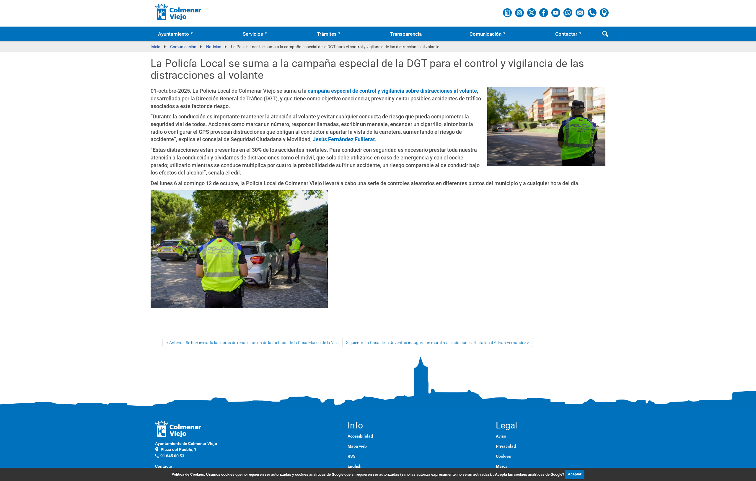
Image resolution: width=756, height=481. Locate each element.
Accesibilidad (360, 436)
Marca (502, 466)
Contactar (566, 34)
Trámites (327, 34)
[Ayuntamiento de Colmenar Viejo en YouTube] (556, 12)
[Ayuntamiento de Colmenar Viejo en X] (532, 12)
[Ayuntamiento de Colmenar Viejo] (178, 11)
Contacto (163, 466)
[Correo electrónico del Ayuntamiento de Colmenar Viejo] (580, 12)
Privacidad (506, 446)
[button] (194, 34)
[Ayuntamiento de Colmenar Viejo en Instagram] (520, 12)
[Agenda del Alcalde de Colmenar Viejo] (508, 12)
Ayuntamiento (173, 34)
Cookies (503, 456)
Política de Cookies (188, 474)
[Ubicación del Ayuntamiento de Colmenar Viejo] (604, 12)
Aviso (501, 436)
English (354, 466)
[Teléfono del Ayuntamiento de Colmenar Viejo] (592, 12)
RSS (352, 456)
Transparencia (406, 34)
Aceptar (574, 474)
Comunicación (485, 34)
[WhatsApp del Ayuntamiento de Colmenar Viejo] (568, 12)
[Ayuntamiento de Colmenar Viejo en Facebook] (544, 12)
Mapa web (357, 446)
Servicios (253, 34)
